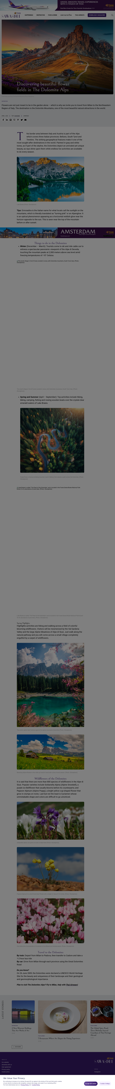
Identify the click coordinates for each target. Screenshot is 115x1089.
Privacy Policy (25, 1085)
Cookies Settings (105, 1083)
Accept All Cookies (90, 1083)
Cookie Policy (36, 1085)
